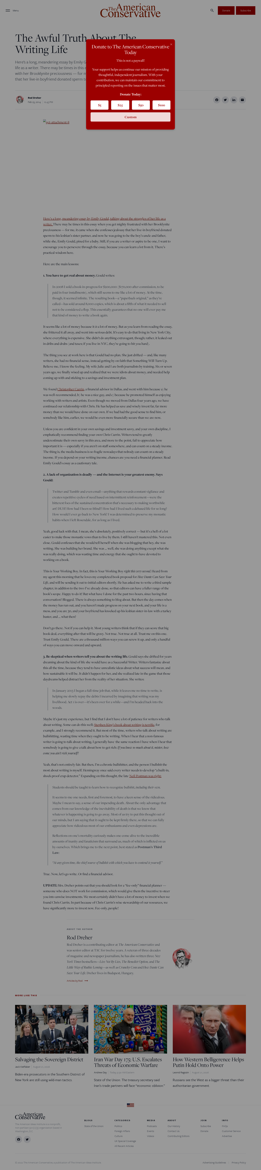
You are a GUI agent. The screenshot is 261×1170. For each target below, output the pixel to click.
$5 (99, 105)
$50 (140, 105)
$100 (161, 105)
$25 (120, 105)
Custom (131, 117)
